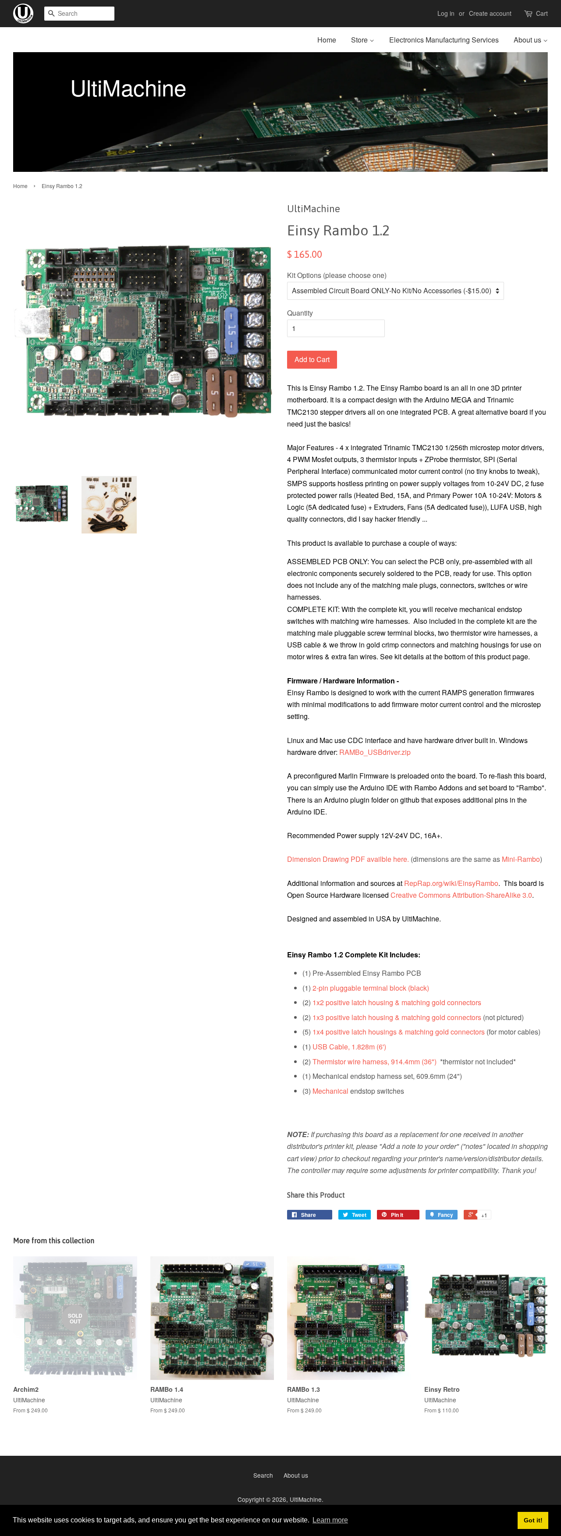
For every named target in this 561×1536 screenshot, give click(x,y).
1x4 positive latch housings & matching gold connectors (398, 1032)
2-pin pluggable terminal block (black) (370, 988)
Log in (445, 13)
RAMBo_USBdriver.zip (375, 752)
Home (326, 40)
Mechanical (330, 1091)
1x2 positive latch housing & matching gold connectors (396, 1002)
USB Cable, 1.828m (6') (349, 1047)
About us (528, 40)
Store (360, 40)
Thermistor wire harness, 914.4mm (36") (374, 1061)
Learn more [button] (330, 1520)
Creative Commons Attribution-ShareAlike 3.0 (461, 895)
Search (263, 1475)
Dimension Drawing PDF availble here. (348, 859)
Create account (490, 13)
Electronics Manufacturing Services (444, 40)
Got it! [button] (533, 1520)
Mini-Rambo (521, 859)
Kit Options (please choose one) (337, 275)
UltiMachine (306, 1499)
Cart (542, 13)
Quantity (300, 313)
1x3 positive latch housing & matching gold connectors (396, 1017)
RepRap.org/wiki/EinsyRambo (451, 883)
